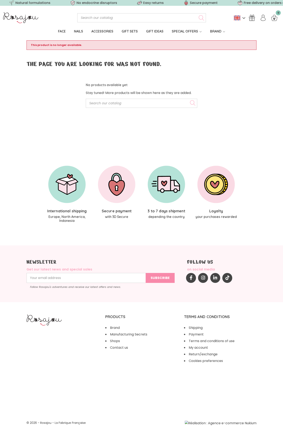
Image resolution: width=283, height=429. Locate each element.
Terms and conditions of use (212, 341)
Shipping (196, 327)
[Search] (201, 17)
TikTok (227, 278)
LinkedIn (215, 278)
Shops (115, 341)
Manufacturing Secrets (128, 334)
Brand (115, 327)
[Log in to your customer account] (263, 17)
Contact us (119, 347)
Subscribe (160, 277)
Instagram (203, 278)
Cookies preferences (206, 360)
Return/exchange (203, 354)
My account (198, 347)
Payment (196, 334)
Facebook (191, 278)
